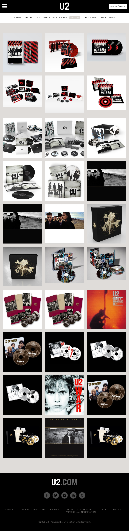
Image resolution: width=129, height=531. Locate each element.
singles (28, 18)
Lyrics (112, 18)
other (103, 18)
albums (17, 18)
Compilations (89, 18)
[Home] (64, 6)
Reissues (75, 18)
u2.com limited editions (55, 18)
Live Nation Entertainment (77, 522)
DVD (38, 18)
